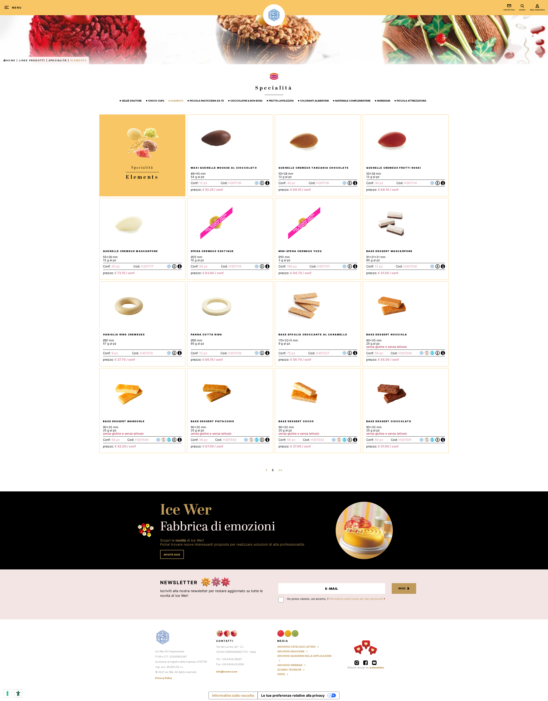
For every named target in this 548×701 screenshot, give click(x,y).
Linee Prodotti (32, 60)
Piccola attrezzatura (411, 100)
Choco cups (156, 100)
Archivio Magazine (290, 651)
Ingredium (383, 100)
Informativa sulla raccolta (233, 695)
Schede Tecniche (289, 669)
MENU (17, 7)
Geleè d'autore (132, 100)
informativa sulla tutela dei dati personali (356, 598)
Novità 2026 (172, 554)
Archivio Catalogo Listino (296, 646)
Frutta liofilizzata (281, 100)
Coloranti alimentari (314, 100)
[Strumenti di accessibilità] (18, 693)
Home (10, 60)
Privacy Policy (163, 678)
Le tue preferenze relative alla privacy (293, 695)
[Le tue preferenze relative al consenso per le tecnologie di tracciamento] (7, 693)
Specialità (58, 60)
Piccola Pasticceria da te (207, 100)
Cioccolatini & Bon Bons (246, 100)
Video (281, 674)
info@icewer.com (226, 671)
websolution (376, 667)
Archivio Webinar (289, 665)
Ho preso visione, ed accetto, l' (335, 598)
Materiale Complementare (353, 100)
